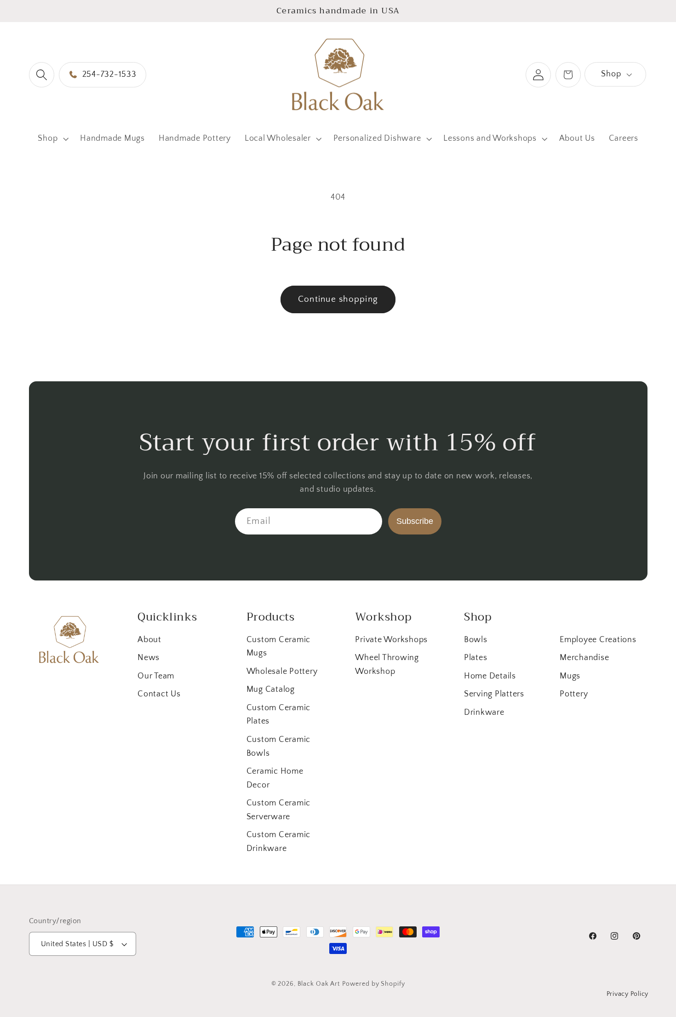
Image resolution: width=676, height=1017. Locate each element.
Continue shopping (338, 299)
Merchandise (584, 657)
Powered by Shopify (373, 984)
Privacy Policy (628, 994)
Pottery (574, 694)
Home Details (490, 676)
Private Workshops (391, 639)
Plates (475, 657)
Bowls (475, 639)
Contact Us (159, 694)
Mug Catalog (270, 689)
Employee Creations (598, 639)
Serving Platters (494, 694)
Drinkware (484, 712)
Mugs (570, 676)
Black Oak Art (319, 984)
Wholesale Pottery (282, 671)
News (148, 657)
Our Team (155, 676)
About (149, 639)
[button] (41, 74)
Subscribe (414, 520)
